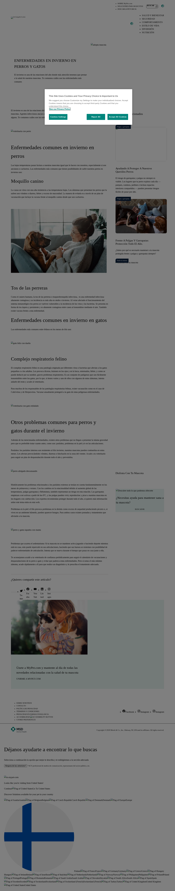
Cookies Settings (58, 117)
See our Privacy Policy (59, 109)
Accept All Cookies (118, 117)
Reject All (95, 117)
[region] (88, 107)
